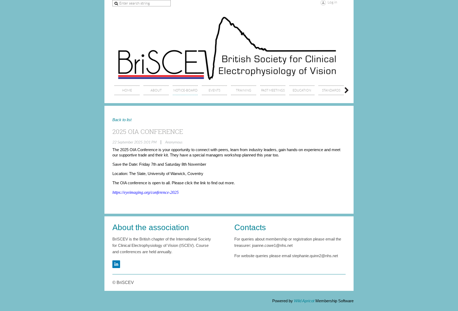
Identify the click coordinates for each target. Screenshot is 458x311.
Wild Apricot (304, 301)
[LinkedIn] (116, 264)
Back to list (121, 120)
